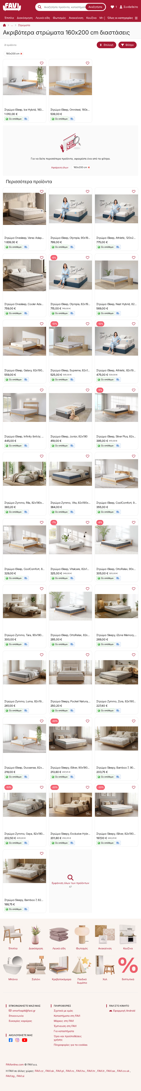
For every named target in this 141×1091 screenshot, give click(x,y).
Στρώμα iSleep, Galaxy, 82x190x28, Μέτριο (30, 370)
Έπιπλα (9, 18)
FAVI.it (101, 1070)
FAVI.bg (10, 1075)
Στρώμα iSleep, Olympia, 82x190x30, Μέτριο (77, 304)
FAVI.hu (81, 1070)
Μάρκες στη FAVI (64, 1020)
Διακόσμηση (25, 18)
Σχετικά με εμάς (63, 1010)
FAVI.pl (60, 1070)
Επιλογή (108, 44)
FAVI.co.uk (123, 1070)
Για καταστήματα (64, 1031)
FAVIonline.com (15, 1064)
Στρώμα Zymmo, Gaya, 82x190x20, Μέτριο (30, 833)
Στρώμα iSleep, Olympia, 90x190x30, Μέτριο (77, 238)
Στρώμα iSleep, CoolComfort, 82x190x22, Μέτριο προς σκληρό (43, 569)
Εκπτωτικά (128, 979)
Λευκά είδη (43, 18)
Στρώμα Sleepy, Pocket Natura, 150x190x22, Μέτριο (82, 701)
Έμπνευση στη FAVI (65, 1025)
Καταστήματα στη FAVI (67, 1015)
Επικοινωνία (16, 1015)
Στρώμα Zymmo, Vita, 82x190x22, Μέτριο (76, 502)
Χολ (105, 979)
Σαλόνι (36, 979)
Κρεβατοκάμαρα (60, 979)
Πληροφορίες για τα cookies (70, 1044)
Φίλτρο (129, 44)
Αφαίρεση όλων (59, 167)
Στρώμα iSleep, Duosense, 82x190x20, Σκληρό (33, 767)
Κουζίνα (91, 18)
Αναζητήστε (95, 6)
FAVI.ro (70, 1070)
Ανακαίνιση (76, 18)
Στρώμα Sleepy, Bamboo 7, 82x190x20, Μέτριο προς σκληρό (41, 900)
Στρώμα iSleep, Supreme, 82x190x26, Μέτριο (78, 370)
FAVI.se (111, 1070)
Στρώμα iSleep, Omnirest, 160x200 (71, 109)
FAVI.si (20, 1075)
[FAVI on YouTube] (24, 1040)
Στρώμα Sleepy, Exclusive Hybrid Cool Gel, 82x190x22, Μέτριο (88, 833)
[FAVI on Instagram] (17, 1040)
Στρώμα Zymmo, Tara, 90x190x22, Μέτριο (30, 635)
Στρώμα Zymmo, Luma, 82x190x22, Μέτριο (31, 701)
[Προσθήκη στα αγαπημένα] (42, 63)
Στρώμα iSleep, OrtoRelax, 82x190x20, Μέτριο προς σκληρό (87, 635)
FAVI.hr (91, 1070)
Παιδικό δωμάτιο (82, 981)
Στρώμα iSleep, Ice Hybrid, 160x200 (26, 109)
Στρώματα (24, 25)
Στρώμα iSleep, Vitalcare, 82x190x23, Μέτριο (77, 569)
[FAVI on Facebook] (10, 1040)
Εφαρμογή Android (124, 1010)
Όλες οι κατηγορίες (120, 18)
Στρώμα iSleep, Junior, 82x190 (68, 436)
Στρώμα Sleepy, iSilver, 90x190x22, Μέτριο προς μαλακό (85, 767)
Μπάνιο (13, 979)
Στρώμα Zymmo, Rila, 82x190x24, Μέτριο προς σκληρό (38, 502)
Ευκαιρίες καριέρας (20, 1020)
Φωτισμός (59, 18)
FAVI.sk (50, 1070)
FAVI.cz (39, 1070)
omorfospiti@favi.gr (23, 1010)
